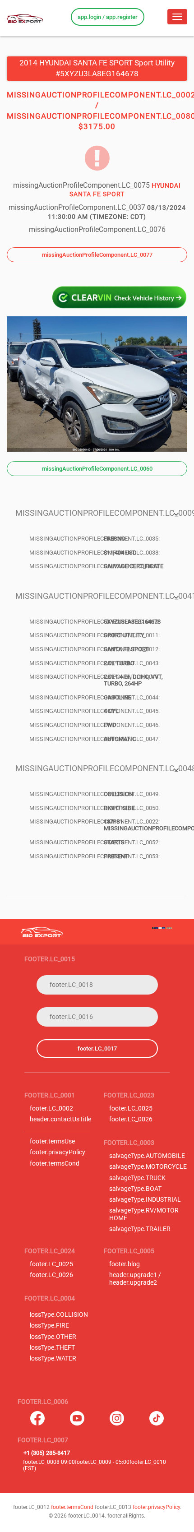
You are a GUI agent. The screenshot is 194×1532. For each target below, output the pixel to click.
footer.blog (124, 1264)
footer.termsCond (54, 1163)
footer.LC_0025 (130, 1108)
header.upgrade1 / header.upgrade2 (135, 1279)
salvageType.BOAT (135, 1189)
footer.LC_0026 (130, 1119)
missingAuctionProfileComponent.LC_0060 (97, 468)
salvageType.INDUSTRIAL (145, 1199)
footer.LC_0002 (51, 1108)
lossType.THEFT (52, 1347)
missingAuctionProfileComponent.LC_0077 (97, 254)
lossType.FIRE (49, 1325)
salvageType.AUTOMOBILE (147, 1156)
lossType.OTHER (53, 1337)
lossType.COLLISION (59, 1315)
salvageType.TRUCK (137, 1178)
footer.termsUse (52, 1141)
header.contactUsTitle (60, 1119)
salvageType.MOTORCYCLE (148, 1167)
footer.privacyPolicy (57, 1152)
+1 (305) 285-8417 (46, 1452)
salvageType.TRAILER (140, 1229)
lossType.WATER (53, 1358)
